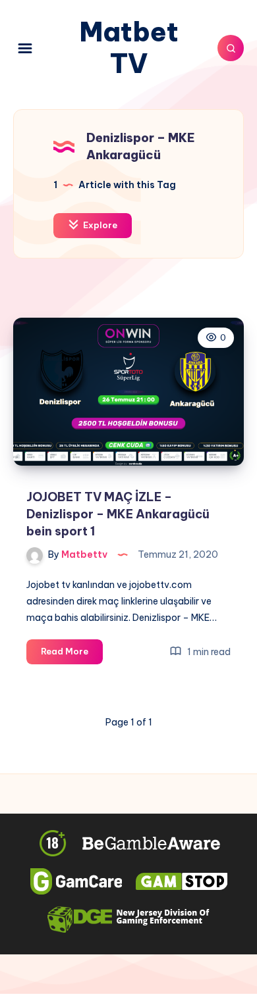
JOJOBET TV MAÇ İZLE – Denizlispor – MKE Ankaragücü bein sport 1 (118, 514)
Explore (99, 225)
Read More (72, 654)
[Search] (230, 48)
